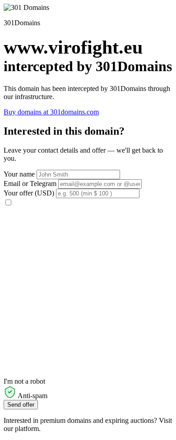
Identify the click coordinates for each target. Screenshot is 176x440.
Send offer (20, 404)
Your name (19, 174)
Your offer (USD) (29, 193)
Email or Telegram (30, 183)
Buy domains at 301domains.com (51, 112)
